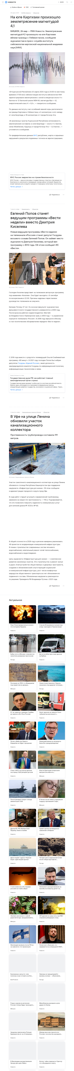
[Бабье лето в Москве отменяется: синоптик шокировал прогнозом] (22, 648)
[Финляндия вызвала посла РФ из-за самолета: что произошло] (22, 938)
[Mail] (6, 2)
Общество (36, 13)
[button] (37, 68)
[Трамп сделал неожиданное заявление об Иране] (51, 822)
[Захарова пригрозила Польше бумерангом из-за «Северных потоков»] (22, 1026)
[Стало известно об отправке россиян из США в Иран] (22, 880)
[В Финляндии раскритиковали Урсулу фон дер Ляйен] (22, 1055)
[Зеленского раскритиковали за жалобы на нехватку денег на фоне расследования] (51, 880)
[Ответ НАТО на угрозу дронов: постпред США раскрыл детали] (22, 764)
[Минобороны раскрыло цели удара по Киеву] (51, 997)
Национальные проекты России (31, 412)
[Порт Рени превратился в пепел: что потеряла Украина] (22, 618)
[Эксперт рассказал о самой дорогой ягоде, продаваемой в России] (22, 909)
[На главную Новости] (11, 2)
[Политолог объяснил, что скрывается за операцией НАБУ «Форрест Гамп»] (51, 938)
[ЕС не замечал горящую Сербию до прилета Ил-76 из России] (22, 706)
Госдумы (21, 363)
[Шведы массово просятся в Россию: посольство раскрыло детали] (51, 1026)
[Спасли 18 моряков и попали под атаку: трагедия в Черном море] (51, 618)
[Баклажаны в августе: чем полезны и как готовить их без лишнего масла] (22, 968)
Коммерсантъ (26, 209)
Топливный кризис (38, 7)
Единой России (32, 363)
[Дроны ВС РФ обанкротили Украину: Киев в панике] (22, 822)
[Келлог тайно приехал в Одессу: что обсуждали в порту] (51, 1055)
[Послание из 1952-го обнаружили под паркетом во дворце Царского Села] (22, 677)
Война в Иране (17, 7)
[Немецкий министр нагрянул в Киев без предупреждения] (51, 735)
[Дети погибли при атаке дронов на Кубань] (51, 648)
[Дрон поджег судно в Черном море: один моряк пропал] (22, 851)
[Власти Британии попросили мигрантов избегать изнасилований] (51, 764)
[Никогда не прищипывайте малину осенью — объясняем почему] (51, 968)
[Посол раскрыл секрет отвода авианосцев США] (22, 793)
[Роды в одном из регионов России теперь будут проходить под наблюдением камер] (22, 997)
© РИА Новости (26, 13)
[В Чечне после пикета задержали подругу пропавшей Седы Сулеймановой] (51, 793)
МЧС (35, 135)
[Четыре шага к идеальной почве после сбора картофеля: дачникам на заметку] (51, 851)
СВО (27, 7)
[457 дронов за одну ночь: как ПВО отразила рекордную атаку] (51, 909)
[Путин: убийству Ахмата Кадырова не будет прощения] (22, 735)
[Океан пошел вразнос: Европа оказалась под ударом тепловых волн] (51, 677)
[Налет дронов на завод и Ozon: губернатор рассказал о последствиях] (51, 706)
